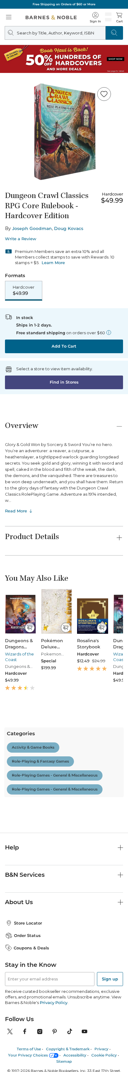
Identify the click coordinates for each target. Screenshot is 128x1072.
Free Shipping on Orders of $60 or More (64, 4)
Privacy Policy (53, 1069)
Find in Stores (64, 382)
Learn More (53, 262)
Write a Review (20, 238)
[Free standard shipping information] (108, 332)
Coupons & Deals (31, 1014)
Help (12, 914)
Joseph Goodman (32, 228)
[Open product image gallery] (64, 132)
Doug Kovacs (68, 228)
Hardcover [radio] (23, 290)
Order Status (27, 1002)
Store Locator (28, 990)
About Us (19, 969)
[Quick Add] (29, 627)
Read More (16, 510)
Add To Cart (64, 346)
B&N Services (25, 941)
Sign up (110, 1045)
